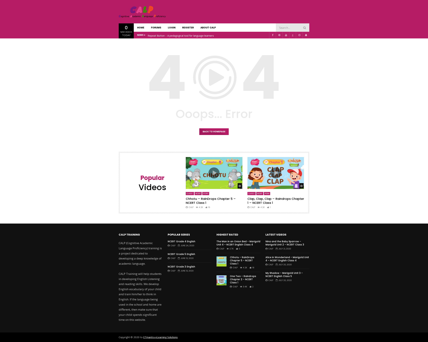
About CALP (208, 27)
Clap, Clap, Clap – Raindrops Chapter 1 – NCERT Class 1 (275, 201)
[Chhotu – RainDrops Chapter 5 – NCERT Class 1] (222, 261)
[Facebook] (272, 35)
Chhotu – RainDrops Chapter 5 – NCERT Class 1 (211, 201)
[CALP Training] (142, 12)
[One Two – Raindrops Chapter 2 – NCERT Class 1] (222, 280)
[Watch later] (299, 35)
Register (188, 27)
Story (205, 193)
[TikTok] (292, 35)
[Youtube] (286, 35)
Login (172, 27)
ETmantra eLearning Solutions (160, 337)
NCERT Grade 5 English (181, 254)
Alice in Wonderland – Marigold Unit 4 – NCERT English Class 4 (287, 259)
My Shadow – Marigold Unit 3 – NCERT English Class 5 (284, 274)
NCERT (198, 193)
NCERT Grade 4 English (181, 241)
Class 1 (190, 193)
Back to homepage (214, 131)
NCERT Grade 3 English (181, 266)
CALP (191, 207)
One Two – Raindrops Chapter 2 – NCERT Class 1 (243, 279)
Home (140, 27)
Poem (267, 193)
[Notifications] (306, 35)
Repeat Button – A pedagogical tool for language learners (181, 35)
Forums (156, 27)
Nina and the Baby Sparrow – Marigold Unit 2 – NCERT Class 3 (284, 243)
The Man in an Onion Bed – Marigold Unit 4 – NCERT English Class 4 (238, 243)
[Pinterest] (279, 35)
